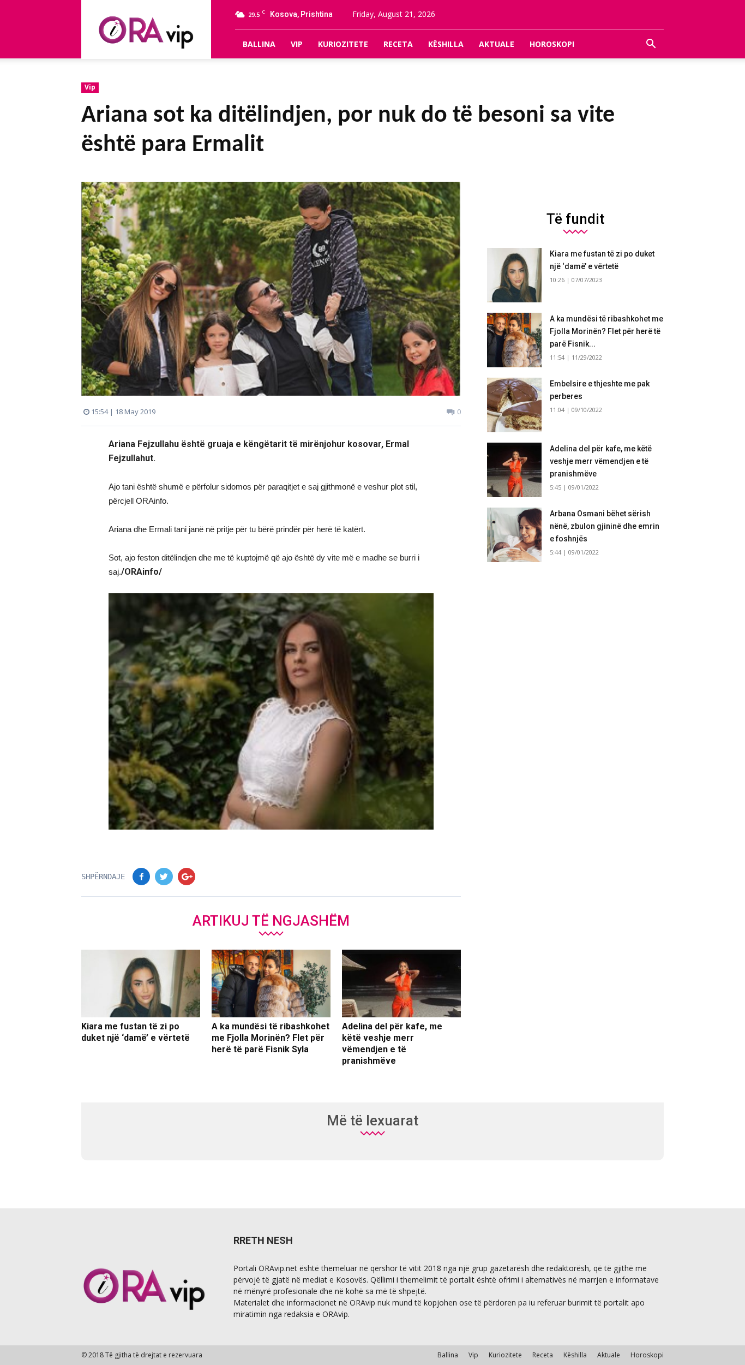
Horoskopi (552, 44)
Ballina (259, 44)
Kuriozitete (343, 44)
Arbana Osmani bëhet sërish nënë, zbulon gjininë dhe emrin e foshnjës (604, 526)
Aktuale (496, 44)
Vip (297, 44)
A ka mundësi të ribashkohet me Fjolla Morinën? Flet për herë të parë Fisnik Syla (270, 1037)
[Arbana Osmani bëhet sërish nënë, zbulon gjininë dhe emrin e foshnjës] (514, 535)
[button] (651, 44)
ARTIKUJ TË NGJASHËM (271, 920)
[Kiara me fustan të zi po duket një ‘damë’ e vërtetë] (140, 983)
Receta (398, 44)
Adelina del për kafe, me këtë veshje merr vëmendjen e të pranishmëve (601, 461)
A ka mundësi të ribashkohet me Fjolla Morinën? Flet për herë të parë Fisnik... (606, 331)
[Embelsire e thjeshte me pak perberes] (514, 405)
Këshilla (446, 44)
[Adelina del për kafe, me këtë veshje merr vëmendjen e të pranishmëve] (401, 983)
